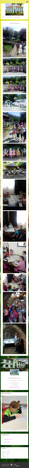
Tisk (15, 464)
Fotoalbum (9, 17)
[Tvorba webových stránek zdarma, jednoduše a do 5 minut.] (11, 464)
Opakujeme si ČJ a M (8, 439)
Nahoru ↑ (18, 466)
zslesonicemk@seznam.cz (14, 387)
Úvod (3, 17)
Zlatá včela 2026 (14, 429)
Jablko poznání (7, 442)
